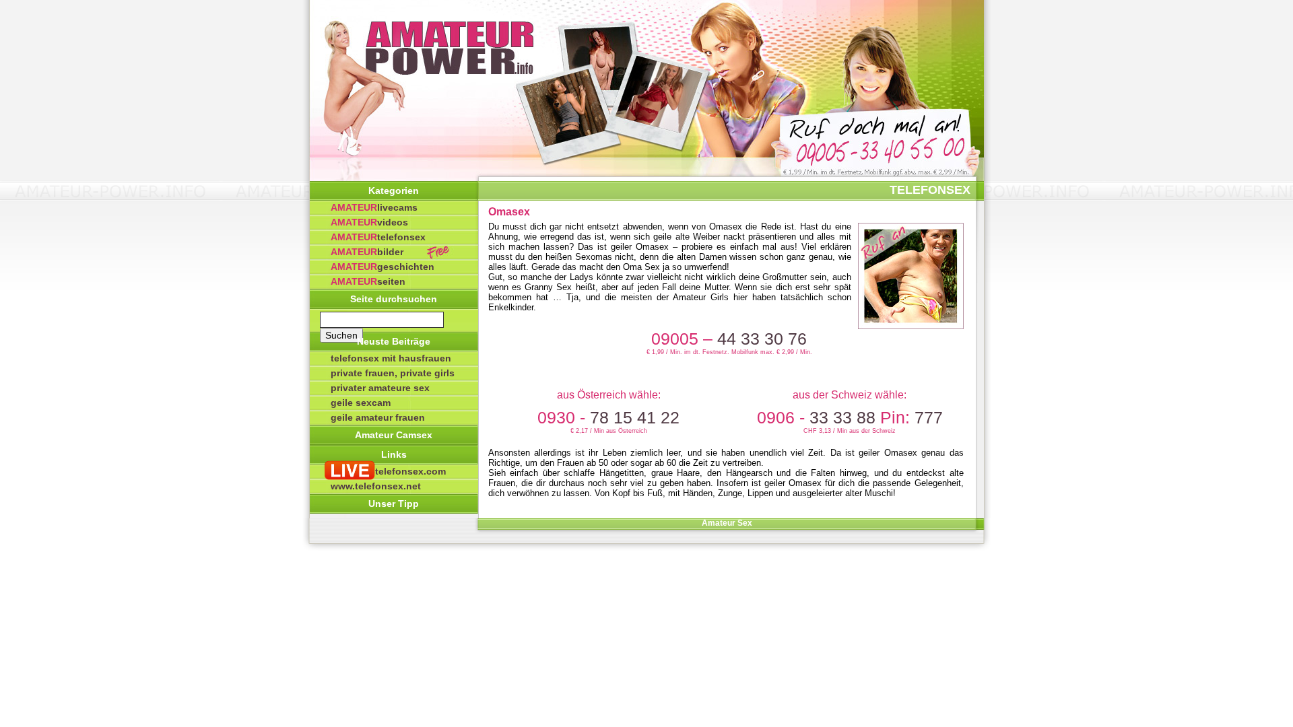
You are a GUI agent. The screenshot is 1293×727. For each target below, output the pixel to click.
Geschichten (382, 266)
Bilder (367, 251)
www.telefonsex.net (376, 486)
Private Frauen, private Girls (393, 373)
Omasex (509, 211)
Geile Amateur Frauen (378, 417)
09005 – (729, 338)
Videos (369, 222)
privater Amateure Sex (380, 387)
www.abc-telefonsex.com (388, 471)
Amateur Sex (727, 523)
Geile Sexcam (361, 402)
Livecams (374, 207)
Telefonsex (378, 237)
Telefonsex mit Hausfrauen (391, 358)
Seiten (368, 281)
